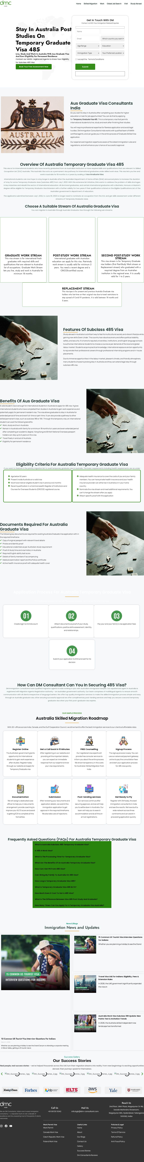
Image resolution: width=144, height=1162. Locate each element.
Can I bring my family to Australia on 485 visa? (56, 875)
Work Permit (48, 1127)
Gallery (80, 1146)
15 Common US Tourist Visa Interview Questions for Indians (28, 1038)
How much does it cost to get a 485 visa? (54, 893)
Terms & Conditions (96, 59)
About (79, 1132)
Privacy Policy (117, 1127)
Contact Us (81, 1141)
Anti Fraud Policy (118, 1141)
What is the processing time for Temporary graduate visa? (62, 856)
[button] (72, 844)
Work (102, 3)
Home (78, 3)
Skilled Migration (90, 3)
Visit (126, 3)
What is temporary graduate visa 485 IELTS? (55, 887)
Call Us (54, 1108)
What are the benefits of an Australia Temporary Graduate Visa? (65, 862)
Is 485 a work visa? (44, 850)
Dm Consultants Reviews (87, 1155)
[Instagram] (1, 1126)
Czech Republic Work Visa (53, 1137)
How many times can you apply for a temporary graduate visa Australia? (69, 905)
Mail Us (85, 1108)
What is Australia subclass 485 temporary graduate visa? (62, 844)
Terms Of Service (118, 1132)
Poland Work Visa (50, 1141)
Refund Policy (117, 1137)
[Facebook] (6, 1126)
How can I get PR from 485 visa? (50, 869)
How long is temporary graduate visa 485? (55, 881)
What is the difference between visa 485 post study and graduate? (66, 899)
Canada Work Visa (50, 1132)
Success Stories (83, 1150)
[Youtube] (10, 1126)
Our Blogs (81, 1137)
